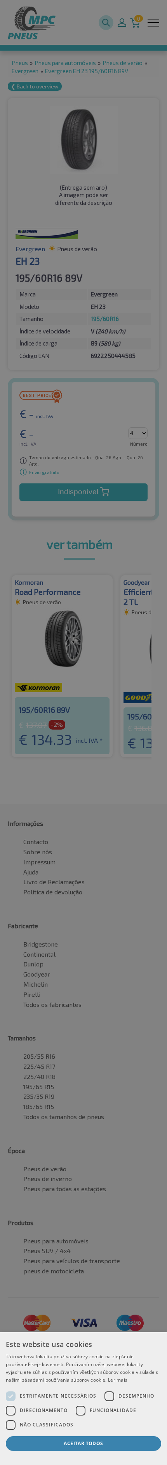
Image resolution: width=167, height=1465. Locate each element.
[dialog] (83, 1398)
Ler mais (117, 1380)
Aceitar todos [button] (83, 1443)
